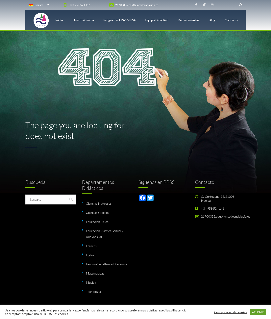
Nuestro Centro (83, 20)
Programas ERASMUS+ (119, 20)
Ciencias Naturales (98, 203)
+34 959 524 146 (80, 5)
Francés (91, 246)
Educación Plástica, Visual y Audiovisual (104, 234)
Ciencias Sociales (97, 212)
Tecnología (93, 291)
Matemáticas (95, 273)
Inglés (90, 255)
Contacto (231, 20)
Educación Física (97, 222)
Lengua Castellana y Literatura (106, 264)
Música (91, 282)
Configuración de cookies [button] (230, 312)
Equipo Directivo (156, 20)
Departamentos (188, 20)
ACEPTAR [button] (258, 312)
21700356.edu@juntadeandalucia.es (136, 5)
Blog (212, 20)
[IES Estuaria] (41, 20)
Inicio (59, 20)
